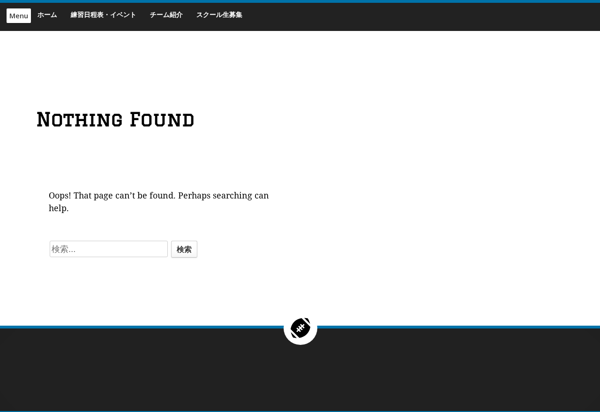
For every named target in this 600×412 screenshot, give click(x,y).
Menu (18, 15)
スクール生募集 (219, 14)
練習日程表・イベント (103, 14)
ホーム (47, 14)
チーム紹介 (166, 14)
